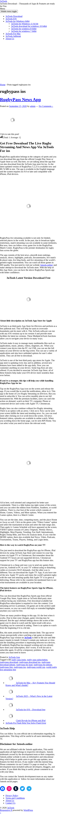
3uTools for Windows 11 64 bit (24, 24)
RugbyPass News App (20, 99)
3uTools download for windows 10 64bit (29, 26)
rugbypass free (6, 667)
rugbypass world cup (36, 667)
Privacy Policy (12, 795)
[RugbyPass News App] (12, 131)
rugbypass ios (20, 667)
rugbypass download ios (29, 662)
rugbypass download (9, 662)
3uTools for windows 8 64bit (23, 29)
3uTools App (14, 657)
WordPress (28, 810)
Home (2, 84)
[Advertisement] (28, 62)
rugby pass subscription (37, 660)
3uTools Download (14, 16)
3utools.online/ (46, 265)
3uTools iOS (11, 19)
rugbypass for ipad (24, 664)
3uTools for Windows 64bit (17, 21)
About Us (10, 38)
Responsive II (6, 810)
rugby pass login (18, 660)
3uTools (3, 1)
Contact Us (10, 803)
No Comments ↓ (46, 106)
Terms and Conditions (15, 798)
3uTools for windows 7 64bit (23, 31)
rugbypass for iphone (43, 664)
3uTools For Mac (13, 33)
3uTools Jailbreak (13, 36)
